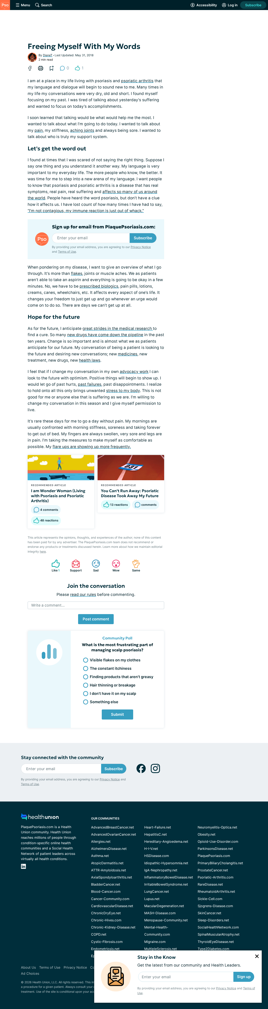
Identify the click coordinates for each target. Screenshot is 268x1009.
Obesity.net (206, 834)
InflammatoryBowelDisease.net (168, 877)
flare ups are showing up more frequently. (92, 446)
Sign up (244, 976)
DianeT (47, 55)
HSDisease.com (156, 856)
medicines (127, 354)
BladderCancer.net (105, 884)
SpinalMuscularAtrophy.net (219, 934)
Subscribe (253, 5)
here (43, 551)
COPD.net (98, 934)
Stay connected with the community (62, 757)
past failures (89, 384)
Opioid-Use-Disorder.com (218, 841)
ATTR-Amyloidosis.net (108, 870)
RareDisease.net (210, 884)
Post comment (96, 619)
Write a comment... (48, 605)
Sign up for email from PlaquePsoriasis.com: (103, 227)
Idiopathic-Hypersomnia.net (166, 863)
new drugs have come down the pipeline (105, 334)
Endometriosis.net (105, 949)
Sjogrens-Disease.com (215, 906)
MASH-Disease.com (160, 913)
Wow (114, 565)
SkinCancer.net (209, 913)
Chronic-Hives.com (106, 920)
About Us (28, 967)
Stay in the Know (156, 957)
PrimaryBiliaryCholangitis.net (220, 863)
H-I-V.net (151, 848)
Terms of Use (67, 251)
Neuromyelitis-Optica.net (217, 827)
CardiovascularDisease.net (112, 906)
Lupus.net (152, 899)
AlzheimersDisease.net (109, 848)
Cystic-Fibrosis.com (107, 942)
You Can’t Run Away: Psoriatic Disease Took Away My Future (130, 493)
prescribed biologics (99, 286)
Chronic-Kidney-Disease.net (113, 927)
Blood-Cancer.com (106, 891)
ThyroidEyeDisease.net (216, 942)
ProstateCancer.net (213, 870)
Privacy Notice (226, 988)
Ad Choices (30, 973)
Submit (117, 714)
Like (53, 565)
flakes (76, 273)
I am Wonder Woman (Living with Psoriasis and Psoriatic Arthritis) (58, 495)
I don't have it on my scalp (113, 693)
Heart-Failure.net (157, 827)
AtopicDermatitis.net (107, 863)
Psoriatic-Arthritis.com (215, 877)
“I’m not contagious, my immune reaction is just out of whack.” (86, 210)
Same (134, 565)
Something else (104, 702)
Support (74, 565)
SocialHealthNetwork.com (218, 927)
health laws (89, 360)
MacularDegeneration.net (164, 906)
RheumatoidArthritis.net (216, 891)
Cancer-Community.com (110, 899)
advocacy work (134, 371)
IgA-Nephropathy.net (160, 870)
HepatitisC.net (155, 834)
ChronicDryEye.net (106, 913)
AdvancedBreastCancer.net (112, 827)
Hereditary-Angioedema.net (166, 841)
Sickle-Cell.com (210, 899)
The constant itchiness (110, 668)
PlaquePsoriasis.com (214, 856)
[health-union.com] (40, 818)
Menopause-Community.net (166, 920)
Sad (93, 565)
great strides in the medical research (117, 328)
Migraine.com (155, 942)
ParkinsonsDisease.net (215, 848)
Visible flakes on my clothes (115, 660)
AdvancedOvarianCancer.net (113, 834)
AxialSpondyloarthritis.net (111, 877)
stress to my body (123, 390)
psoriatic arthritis (137, 80)
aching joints (82, 130)
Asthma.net (100, 856)
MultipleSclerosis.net (160, 949)
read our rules (83, 594)
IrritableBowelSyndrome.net (166, 884)
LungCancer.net (156, 891)
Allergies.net (101, 841)
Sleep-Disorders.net (213, 920)
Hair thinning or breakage (112, 685)
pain (39, 130)
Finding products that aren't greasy (121, 677)
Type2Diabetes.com (213, 949)
